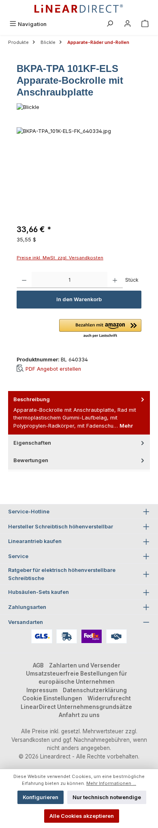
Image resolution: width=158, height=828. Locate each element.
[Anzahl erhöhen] (114, 280)
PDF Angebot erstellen (53, 368)
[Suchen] (110, 24)
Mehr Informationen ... (111, 783)
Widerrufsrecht (109, 698)
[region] (79, 173)
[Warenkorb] (145, 24)
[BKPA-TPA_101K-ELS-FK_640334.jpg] (79, 173)
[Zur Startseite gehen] (79, 8)
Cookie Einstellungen (52, 698)
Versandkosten (30, 740)
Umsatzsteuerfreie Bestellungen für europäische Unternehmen (76, 677)
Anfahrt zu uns (79, 715)
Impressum (42, 690)
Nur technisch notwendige (107, 797)
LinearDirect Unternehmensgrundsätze (76, 707)
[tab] (79, 413)
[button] (100, 329)
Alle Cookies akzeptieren (81, 816)
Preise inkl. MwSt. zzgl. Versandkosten (60, 258)
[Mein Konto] (128, 24)
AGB (38, 665)
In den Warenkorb (79, 299)
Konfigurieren (40, 797)
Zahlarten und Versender (84, 665)
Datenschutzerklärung (95, 690)
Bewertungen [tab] (30, 460)
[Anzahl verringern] (24, 280)
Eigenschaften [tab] (32, 443)
